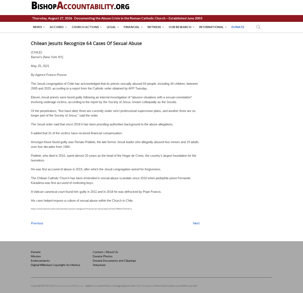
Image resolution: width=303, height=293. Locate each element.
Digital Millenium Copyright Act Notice (55, 265)
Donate (36, 252)
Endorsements (40, 260)
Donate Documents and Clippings (114, 260)
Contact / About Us (105, 252)
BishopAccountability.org (68, 285)
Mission (36, 256)
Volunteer (99, 265)
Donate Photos (103, 256)
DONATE (237, 27)
